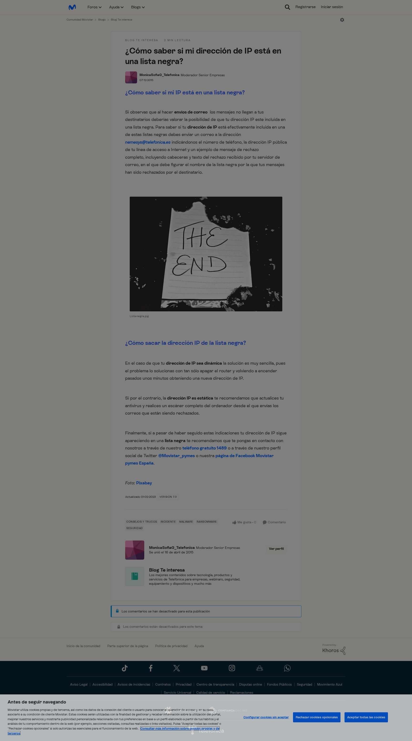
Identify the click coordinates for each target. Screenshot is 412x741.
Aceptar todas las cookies (366, 717)
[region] (206, 717)
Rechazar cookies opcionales (317, 717)
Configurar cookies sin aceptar (266, 717)
